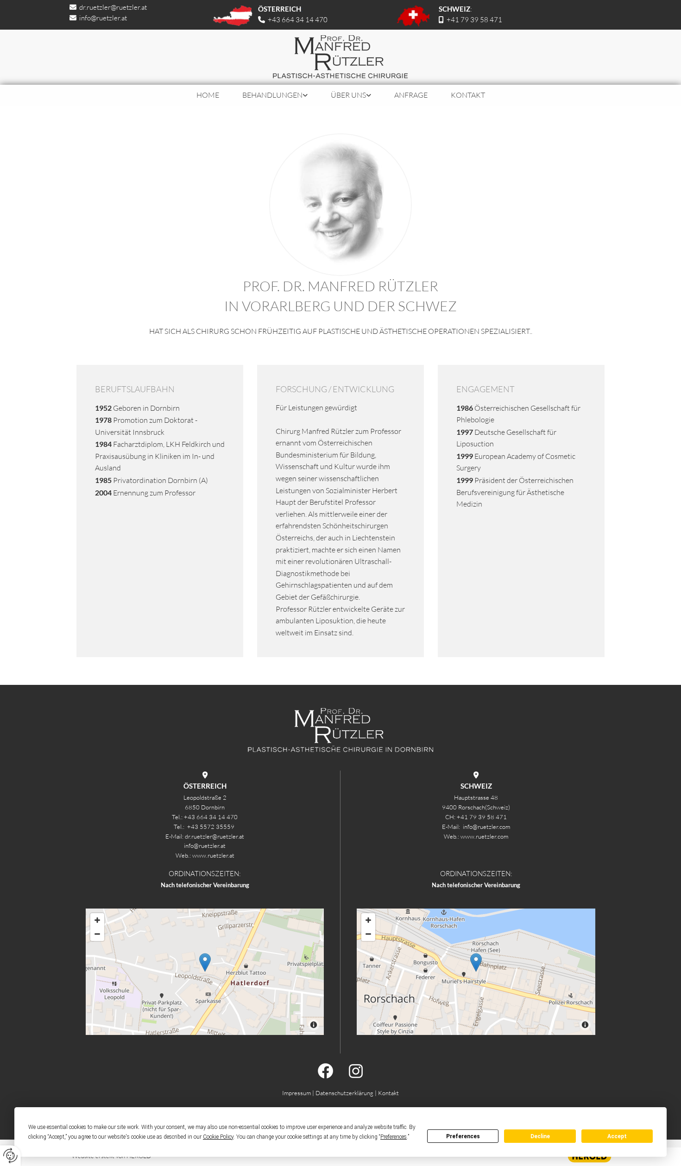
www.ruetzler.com (484, 836)
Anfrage (411, 95)
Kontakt (468, 95)
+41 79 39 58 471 (474, 19)
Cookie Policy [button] (218, 1137)
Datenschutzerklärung (344, 1093)
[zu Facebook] (205, 1071)
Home (207, 95)
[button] (205, 962)
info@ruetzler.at (103, 17)
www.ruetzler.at (213, 855)
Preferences (463, 1136)
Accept (617, 1136)
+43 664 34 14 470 (211, 817)
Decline (540, 1136)
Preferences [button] (393, 1137)
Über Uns (348, 95)
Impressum (296, 1093)
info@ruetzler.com (486, 826)
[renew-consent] (10, 1155)
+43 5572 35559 (211, 826)
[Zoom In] (97, 920)
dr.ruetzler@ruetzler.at (113, 7)
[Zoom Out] (97, 934)
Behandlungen (272, 95)
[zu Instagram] (476, 1071)
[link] (275, 95)
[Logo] (340, 57)
